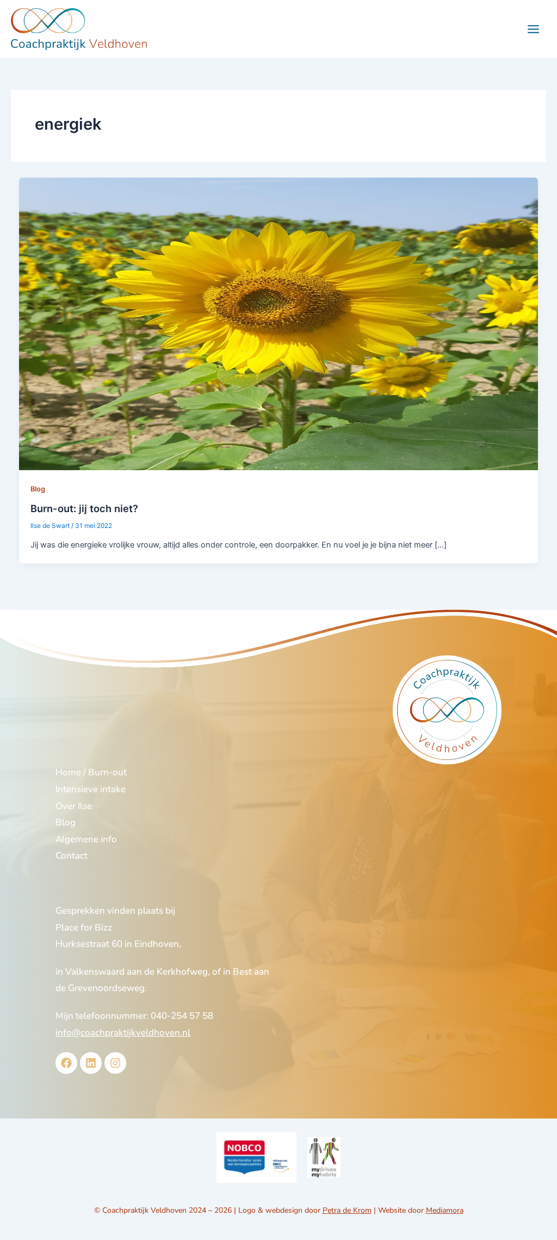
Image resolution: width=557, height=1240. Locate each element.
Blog (37, 489)
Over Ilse (73, 806)
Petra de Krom (347, 1210)
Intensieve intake (90, 789)
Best (242, 971)
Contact (71, 855)
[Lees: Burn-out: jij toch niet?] (279, 324)
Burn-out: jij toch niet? (84, 508)
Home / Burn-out (91, 772)
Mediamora (444, 1210)
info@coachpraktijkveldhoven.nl (122, 1032)
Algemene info (86, 839)
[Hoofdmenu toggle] (533, 29)
